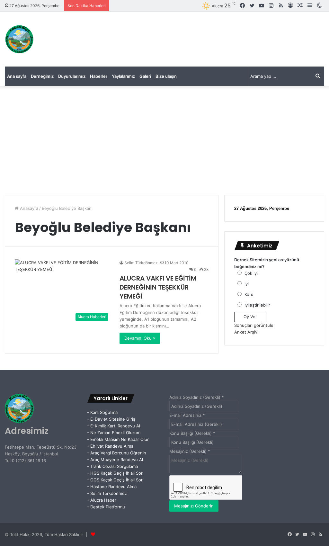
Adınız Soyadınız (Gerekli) (196, 397)
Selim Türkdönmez (141, 262)
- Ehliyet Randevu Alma (110, 446)
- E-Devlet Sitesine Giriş (111, 419)
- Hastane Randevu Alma (112, 486)
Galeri (145, 76)
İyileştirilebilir (257, 305)
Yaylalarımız (123, 76)
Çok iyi (251, 273)
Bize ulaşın (166, 76)
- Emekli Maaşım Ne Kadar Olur (118, 439)
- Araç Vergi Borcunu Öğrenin (116, 452)
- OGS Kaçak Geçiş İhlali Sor (115, 479)
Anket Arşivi (246, 332)
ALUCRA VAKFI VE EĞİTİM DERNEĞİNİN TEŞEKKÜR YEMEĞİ (158, 287)
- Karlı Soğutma (102, 412)
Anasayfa (28, 208)
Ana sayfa (16, 76)
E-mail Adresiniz (187, 415)
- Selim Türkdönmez (107, 493)
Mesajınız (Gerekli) (189, 451)
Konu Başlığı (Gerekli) (192, 433)
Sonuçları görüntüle (253, 325)
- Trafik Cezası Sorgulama (113, 466)
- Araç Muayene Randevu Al (115, 459)
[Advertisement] (164, 140)
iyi (247, 283)
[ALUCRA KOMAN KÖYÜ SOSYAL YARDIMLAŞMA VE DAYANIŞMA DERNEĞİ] (19, 39)
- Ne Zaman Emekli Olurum (113, 432)
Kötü (249, 294)
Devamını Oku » (139, 338)
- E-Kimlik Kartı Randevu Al (113, 425)
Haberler (98, 76)
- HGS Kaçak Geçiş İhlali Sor (115, 473)
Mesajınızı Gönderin (194, 505)
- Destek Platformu (106, 506)
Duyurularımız (71, 76)
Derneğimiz (42, 76)
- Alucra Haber (101, 500)
